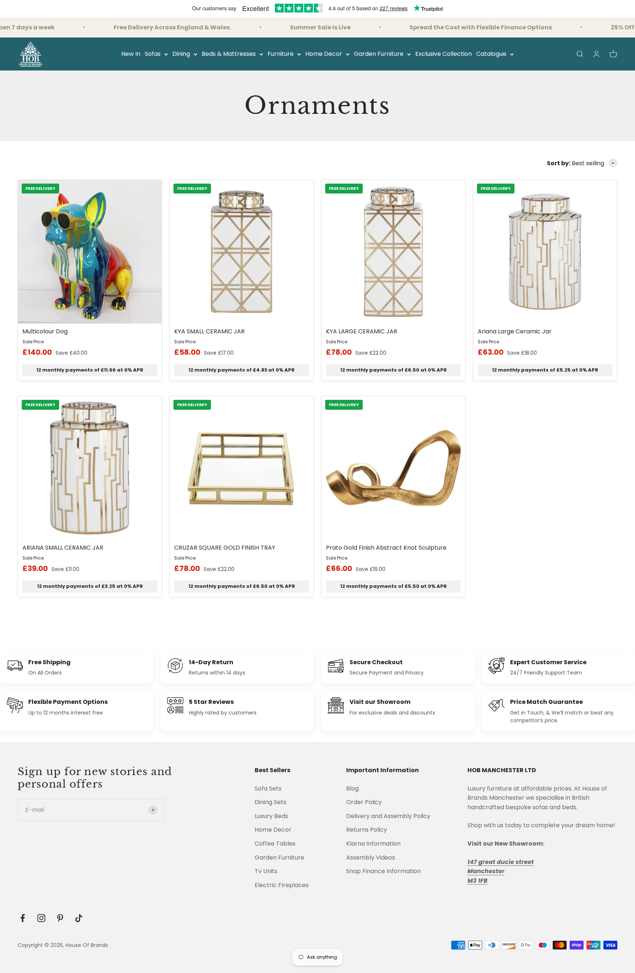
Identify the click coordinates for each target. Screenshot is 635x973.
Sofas (153, 54)
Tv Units (266, 871)
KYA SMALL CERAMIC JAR (209, 331)
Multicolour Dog (45, 331)
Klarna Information (373, 843)
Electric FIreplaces (282, 885)
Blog (352, 788)
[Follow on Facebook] (23, 918)
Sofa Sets (268, 788)
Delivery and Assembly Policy (388, 816)
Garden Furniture (378, 54)
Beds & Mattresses (229, 54)
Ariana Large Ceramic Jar (515, 331)
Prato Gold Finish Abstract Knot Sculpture (386, 547)
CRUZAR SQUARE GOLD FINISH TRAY (224, 547)
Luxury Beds (271, 816)
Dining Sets (270, 802)
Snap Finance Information (383, 871)
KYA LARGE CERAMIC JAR (361, 331)
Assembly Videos (370, 857)
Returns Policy (366, 829)
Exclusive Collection (443, 54)
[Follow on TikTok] (79, 918)
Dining (181, 54)
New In (130, 54)
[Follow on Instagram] (41, 918)
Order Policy (364, 802)
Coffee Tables (275, 843)
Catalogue (491, 54)
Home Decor (323, 54)
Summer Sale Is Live (305, 27)
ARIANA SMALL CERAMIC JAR (62, 547)
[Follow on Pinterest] (60, 918)
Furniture (281, 54)
